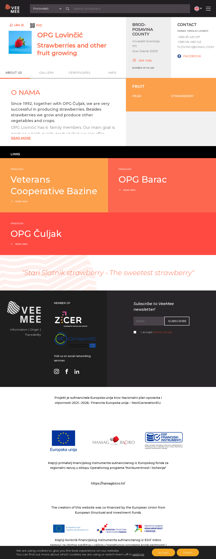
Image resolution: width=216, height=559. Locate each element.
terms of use (162, 332)
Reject (188, 552)
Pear (136, 96)
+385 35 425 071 (188, 37)
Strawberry (182, 96)
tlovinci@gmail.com (195, 47)
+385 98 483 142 (189, 42)
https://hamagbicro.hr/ (108, 483)
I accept (156, 332)
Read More (21, 138)
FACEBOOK (192, 56)
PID (39, 25)
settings (138, 554)
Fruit (138, 86)
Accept (163, 552)
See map (145, 60)
